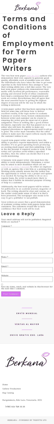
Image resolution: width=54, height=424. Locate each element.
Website (5, 276)
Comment (6, 226)
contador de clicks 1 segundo (15, 167)
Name (4, 257)
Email (4, 266)
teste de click (32, 76)
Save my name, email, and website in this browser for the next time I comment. (27, 288)
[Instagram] (32, 376)
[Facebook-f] (22, 376)
